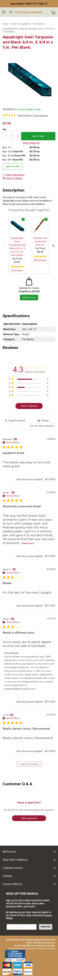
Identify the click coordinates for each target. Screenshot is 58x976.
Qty (4, 129)
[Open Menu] (3, 12)
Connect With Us (12, 884)
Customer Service (13, 867)
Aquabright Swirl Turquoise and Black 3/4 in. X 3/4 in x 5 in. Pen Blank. (29, 30)
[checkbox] (23, 219)
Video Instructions (14, 174)
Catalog (7, 876)
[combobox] (42, 425)
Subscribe (46, 927)
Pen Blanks (38, 24)
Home (5, 24)
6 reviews (17, 270)
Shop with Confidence (15, 859)
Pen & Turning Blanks (21, 24)
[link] (17, 115)
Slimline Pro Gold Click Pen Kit (40, 241)
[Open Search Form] (11, 12)
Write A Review (29, 406)
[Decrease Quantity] (6, 136)
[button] (5, 245)
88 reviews (40, 260)
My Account (9, 851)
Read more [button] (28, 543)
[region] (28, 379)
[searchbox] (18, 420)
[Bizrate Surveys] (20, 960)
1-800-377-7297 (34, 3)
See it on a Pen (12, 166)
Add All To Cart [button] (29, 297)
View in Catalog (14, 178)
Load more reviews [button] (29, 764)
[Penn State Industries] (29, 12)
